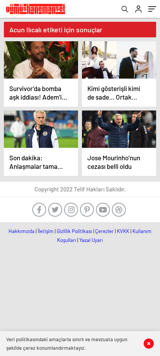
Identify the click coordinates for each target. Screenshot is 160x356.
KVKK (123, 231)
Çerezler (104, 231)
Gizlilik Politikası (74, 231)
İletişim (46, 231)
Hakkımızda (22, 231)
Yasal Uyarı (91, 240)
